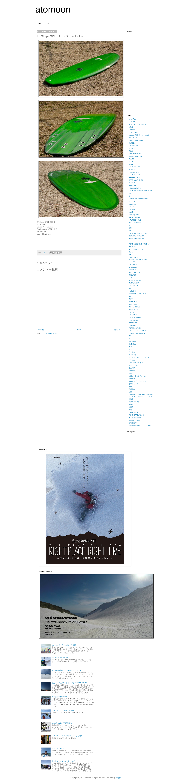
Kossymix (132, 209)
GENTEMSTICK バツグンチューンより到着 (67, 736)
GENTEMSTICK (134, 177)
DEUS (131, 151)
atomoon (53, 9)
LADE (131, 212)
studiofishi (132, 291)
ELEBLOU (132, 170)
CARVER (132, 148)
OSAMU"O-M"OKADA (136, 236)
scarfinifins (132, 270)
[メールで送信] (51, 252)
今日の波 (132, 371)
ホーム (79, 330)
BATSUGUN (133, 138)
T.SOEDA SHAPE (135, 317)
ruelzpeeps (133, 264)
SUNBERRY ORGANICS (137, 294)
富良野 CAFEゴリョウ (136, 415)
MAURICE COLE (135, 220)
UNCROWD (133, 341)
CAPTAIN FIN (133, 146)
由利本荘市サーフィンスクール (140, 426)
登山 (130, 410)
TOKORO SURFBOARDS (138, 331)
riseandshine (133, 257)
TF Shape (132, 325)
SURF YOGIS (133, 304)
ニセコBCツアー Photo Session (63, 710)
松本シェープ (133, 384)
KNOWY (132, 207)
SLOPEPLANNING (135, 280)
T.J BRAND (133, 315)
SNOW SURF (133, 286)
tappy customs (134, 320)
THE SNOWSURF (135, 328)
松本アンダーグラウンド (137, 381)
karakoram (132, 204)
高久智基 (132, 368)
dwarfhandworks (134, 167)
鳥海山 (131, 399)
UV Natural (132, 344)
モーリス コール (134, 365)
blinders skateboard (136, 140)
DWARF (131, 164)
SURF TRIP (133, 302)
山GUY (131, 373)
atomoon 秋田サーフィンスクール (141, 135)
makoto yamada (134, 215)
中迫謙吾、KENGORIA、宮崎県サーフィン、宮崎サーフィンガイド (141, 395)
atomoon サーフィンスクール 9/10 (64, 645)
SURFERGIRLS (134, 307)
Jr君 (130, 193)
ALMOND (132, 122)
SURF (131, 299)
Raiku (131, 252)
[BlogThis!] (53, 252)
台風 (130, 392)
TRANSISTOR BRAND (137, 333)
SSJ (130, 288)
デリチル (132, 360)
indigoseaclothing (135, 188)
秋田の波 (132, 378)
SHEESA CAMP (134, 272)
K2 (130, 196)
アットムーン (133, 352)
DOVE (131, 161)
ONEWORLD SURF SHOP (138, 233)
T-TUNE (131, 312)
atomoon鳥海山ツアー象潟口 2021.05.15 (66, 670)
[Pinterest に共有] (60, 252)
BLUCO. (132, 143)
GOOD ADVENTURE (136, 180)
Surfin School (133, 309)
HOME (39, 24)
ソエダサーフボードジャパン (139, 357)
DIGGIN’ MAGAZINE (136, 156)
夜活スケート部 (134, 420)
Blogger (118, 778)
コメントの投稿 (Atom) (49, 333)
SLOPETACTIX (134, 283)
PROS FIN (132, 247)
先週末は (132, 389)
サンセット (132, 355)
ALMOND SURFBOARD (137, 124)
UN (130, 339)
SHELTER (132, 275)
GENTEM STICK (134, 175)
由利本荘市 (132, 423)
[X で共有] (55, 252)
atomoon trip (133, 132)
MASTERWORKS (135, 217)
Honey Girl (132, 185)
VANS (131, 347)
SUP (130, 296)
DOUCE (131, 159)
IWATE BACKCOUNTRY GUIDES (140, 191)
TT (129, 336)
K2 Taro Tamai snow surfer (138, 199)
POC (130, 241)
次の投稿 (40, 330)
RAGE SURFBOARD (136, 249)
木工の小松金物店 (135, 418)
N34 (130, 228)
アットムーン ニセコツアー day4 (63, 761)
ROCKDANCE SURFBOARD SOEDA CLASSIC (139, 261)
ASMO (131, 127)
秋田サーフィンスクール (137, 376)
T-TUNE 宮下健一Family (60, 658)
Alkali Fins (132, 119)
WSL (130, 349)
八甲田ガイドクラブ (136, 412)
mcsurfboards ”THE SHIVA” (62, 723)
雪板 (130, 387)
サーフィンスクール (59, 748)
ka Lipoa (132, 201)
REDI (130, 254)
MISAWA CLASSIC (135, 223)
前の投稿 (117, 330)
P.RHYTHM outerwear (136, 239)
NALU (131, 231)
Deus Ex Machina (135, 154)
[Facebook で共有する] (58, 252)
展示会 (131, 407)
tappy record (133, 323)
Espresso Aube (134, 172)
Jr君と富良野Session (59, 697)
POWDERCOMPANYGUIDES (139, 244)
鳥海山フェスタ (134, 402)
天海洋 (131, 404)
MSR (130, 225)
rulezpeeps (133, 267)
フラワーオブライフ (136, 363)
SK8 (130, 278)
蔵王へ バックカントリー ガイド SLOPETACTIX (69, 683)
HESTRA (132, 183)
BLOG (47, 24)
